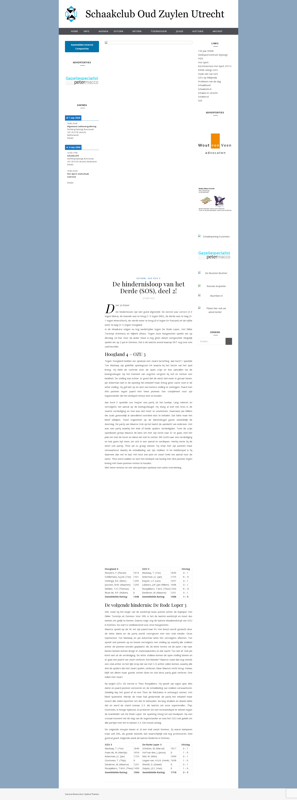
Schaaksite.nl (204, 89)
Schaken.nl (203, 96)
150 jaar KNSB (205, 50)
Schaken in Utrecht (208, 92)
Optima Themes (91, 794)
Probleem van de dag (209, 81)
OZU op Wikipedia (207, 77)
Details (70, 138)
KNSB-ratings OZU (208, 69)
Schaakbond (204, 85)
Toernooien (159, 31)
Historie (198, 31)
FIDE (200, 58)
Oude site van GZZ (208, 73)
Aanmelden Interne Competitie (82, 46)
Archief (217, 31)
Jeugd (179, 31)
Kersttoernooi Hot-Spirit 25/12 (214, 66)
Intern (137, 31)
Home (74, 31)
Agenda (103, 31)
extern (141, 278)
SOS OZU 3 (154, 278)
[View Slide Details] (82, 80)
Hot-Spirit (203, 62)
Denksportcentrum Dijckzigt (213, 54)
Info (86, 31)
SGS (200, 100)
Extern (118, 31)
